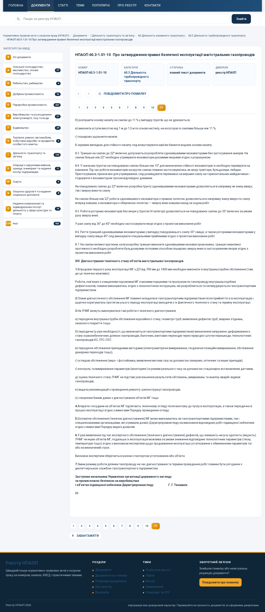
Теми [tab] (80, 5)
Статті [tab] (63, 5)
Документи (80, 35)
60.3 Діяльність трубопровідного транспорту (217, 35)
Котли (150, 581)
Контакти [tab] (152, 5)
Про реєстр (103, 586)
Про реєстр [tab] (127, 5)
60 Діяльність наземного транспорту (161, 35)
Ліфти (150, 575)
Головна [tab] (15, 5)
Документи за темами (111, 575)
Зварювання (154, 586)
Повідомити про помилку (124, 93)
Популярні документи (110, 581)
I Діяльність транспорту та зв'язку (112, 35)
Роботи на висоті (158, 570)
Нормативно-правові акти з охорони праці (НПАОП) (36, 35)
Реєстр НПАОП (22, 563)
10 (152, 107)
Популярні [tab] (101, 5)
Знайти (241, 19)
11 (161, 107)
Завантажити (87, 535)
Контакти (102, 592)
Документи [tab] (40, 5)
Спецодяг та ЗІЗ (157, 592)
